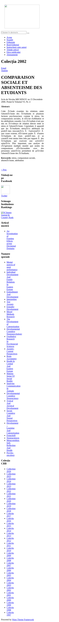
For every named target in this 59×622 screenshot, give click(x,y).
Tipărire (4, 70)
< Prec (4, 170)
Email (3, 68)
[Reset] (28, 33)
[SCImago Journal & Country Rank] (8, 217)
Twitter (4, 196)
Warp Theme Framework (23, 619)
